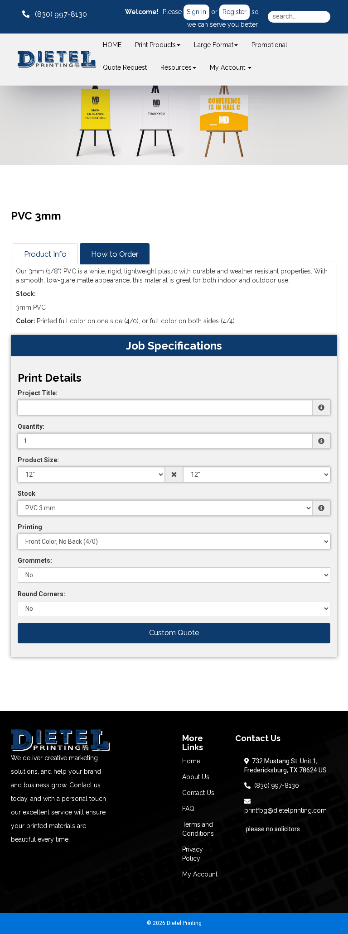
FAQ (188, 808)
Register (234, 11)
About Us (195, 777)
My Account (200, 874)
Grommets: (35, 560)
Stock (26, 493)
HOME (112, 44)
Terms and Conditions (198, 829)
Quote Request (125, 67)
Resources (176, 67)
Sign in (196, 11)
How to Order (114, 254)
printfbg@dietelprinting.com (285, 806)
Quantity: (31, 426)
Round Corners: (41, 594)
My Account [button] (228, 67)
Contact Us (198, 792)
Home (191, 761)
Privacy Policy (192, 854)
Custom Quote (174, 632)
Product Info (45, 254)
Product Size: (38, 460)
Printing (30, 527)
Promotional (269, 44)
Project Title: (38, 393)
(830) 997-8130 (275, 785)
